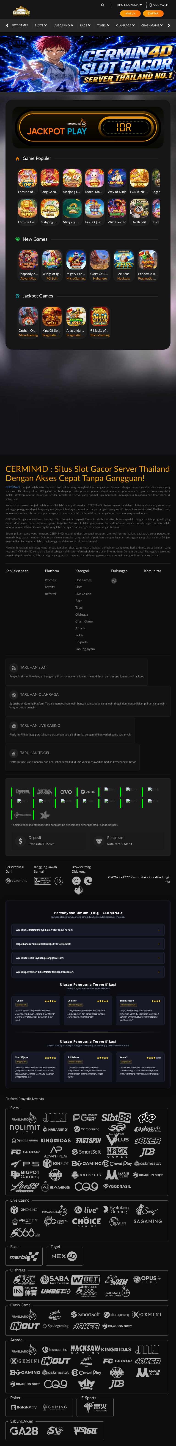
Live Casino (62, 25)
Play (77, 131)
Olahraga (124, 25)
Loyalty (50, 587)
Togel (102, 25)
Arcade (80, 628)
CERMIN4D (13, 487)
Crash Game (150, 25)
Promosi (50, 580)
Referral (50, 594)
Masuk (130, 13)
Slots (39, 25)
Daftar (153, 13)
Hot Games (20, 25)
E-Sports (81, 642)
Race (84, 25)
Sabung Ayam (85, 649)
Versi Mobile (160, 5)
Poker (79, 635)
